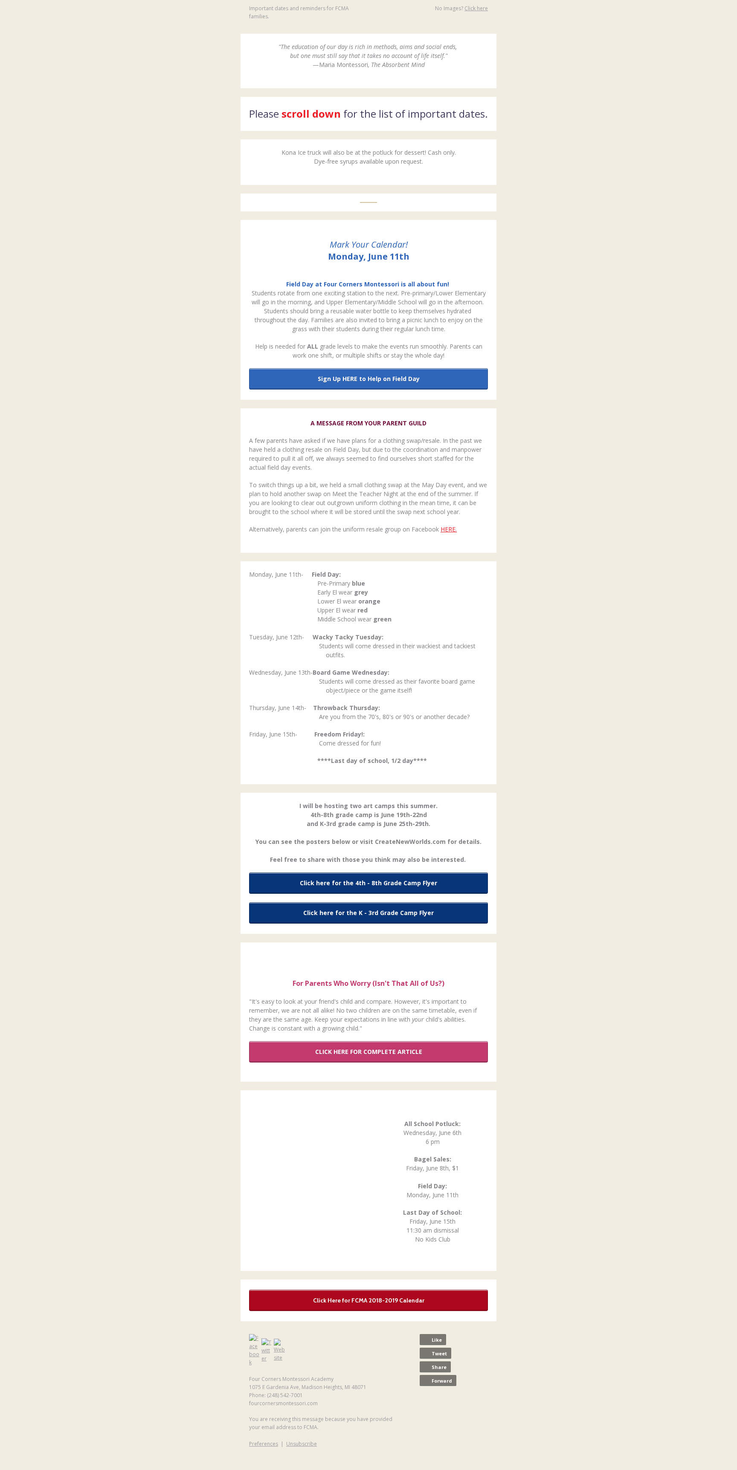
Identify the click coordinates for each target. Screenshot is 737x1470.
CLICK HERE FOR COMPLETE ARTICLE (368, 1052)
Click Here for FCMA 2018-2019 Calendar (368, 1300)
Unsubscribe (301, 1443)
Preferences (263, 1443)
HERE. (449, 529)
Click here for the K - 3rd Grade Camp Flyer (368, 913)
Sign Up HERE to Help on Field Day (369, 379)
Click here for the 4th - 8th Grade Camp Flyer (368, 883)
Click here (476, 8)
